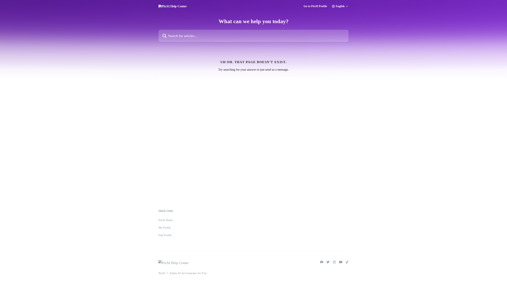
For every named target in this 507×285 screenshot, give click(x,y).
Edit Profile (165, 235)
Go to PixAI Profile (315, 6)
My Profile (164, 227)
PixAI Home (165, 220)
